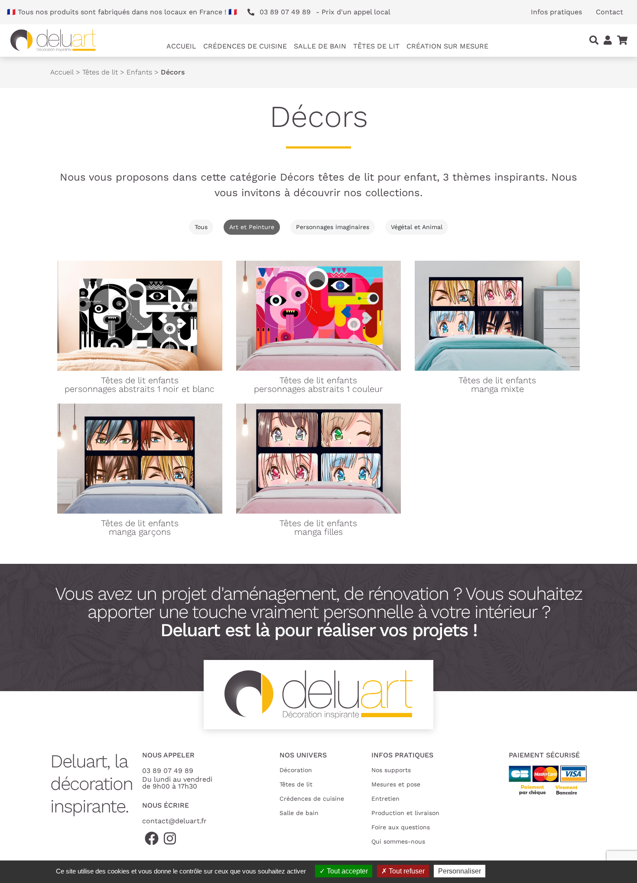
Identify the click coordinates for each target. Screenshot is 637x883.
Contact (609, 12)
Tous (201, 226)
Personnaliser (459, 871)
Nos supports (391, 770)
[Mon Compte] (608, 41)
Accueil (181, 46)
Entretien (385, 798)
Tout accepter (346, 871)
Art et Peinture (251, 226)
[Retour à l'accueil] (53, 40)
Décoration (296, 770)
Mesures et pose (395, 784)
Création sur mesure (447, 46)
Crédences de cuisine (312, 798)
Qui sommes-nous (398, 841)
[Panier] (622, 41)
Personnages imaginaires (332, 226)
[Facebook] (152, 839)
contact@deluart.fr (174, 821)
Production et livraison (405, 812)
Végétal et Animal (416, 226)
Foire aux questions (400, 827)
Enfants (139, 72)
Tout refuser (406, 871)
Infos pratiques (556, 12)
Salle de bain (299, 812)
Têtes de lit (100, 72)
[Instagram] (170, 839)
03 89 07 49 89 (167, 771)
